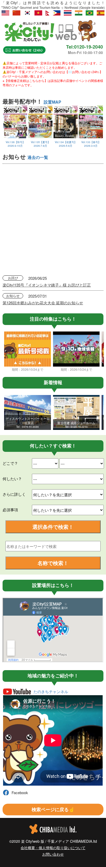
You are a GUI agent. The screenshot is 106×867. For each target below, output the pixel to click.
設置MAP (52, 102)
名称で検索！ (53, 563)
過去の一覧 (38, 157)
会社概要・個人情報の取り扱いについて (53, 847)
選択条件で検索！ (53, 526)
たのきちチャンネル (50, 691)
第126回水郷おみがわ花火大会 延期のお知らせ (43, 302)
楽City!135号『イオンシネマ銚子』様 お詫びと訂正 (47, 285)
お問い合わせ (53, 854)
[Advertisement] (53, 219)
